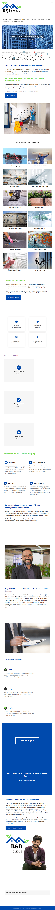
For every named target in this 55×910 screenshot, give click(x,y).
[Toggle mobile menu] (52, 2)
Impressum (30, 908)
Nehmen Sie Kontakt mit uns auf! (16, 892)
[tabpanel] (27, 509)
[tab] (27, 142)
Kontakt (40, 908)
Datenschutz (35, 908)
